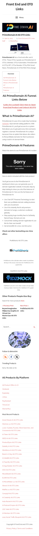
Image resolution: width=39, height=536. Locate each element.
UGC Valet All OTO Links (10, 509)
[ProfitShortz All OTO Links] (18, 244)
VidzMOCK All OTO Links (18, 271)
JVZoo (4, 397)
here (22, 301)
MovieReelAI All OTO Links (11, 474)
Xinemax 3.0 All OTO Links (11, 424)
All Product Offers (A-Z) (10, 385)
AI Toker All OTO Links (10, 434)
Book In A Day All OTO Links (12, 454)
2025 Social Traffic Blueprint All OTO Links (16, 517)
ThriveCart (6, 405)
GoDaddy (5, 124)
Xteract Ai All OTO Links (10, 486)
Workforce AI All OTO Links (11, 450)
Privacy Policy (11, 528)
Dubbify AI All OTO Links (10, 446)
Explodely (5, 393)
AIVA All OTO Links (8, 470)
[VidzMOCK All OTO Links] (18, 274)
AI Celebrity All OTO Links (11, 497)
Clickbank (5, 389)
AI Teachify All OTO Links (11, 462)
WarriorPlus (14, 41)
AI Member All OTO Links (11, 513)
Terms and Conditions (25, 528)
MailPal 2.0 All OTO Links (10, 489)
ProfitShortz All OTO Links (19, 240)
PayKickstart (6, 401)
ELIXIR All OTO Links (9, 478)
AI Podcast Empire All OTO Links (13, 505)
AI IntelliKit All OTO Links (10, 458)
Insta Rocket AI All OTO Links (12, 501)
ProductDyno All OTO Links (11, 442)
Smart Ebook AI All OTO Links (12, 420)
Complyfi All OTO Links (10, 493)
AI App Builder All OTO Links (12, 466)
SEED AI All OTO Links (10, 438)
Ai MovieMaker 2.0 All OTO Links (13, 482)
